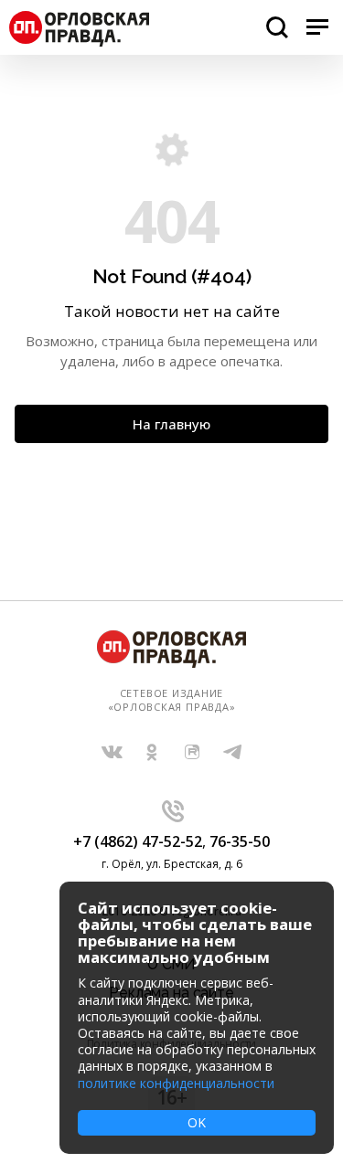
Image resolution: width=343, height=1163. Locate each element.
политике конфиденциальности (176, 1083)
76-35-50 (239, 841)
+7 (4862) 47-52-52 (137, 841)
